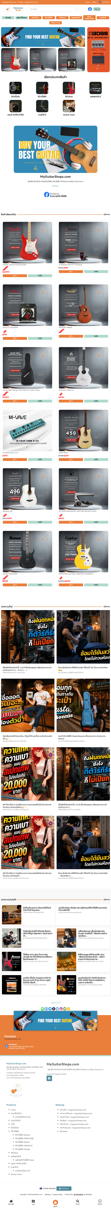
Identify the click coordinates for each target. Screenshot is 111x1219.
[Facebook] (46, 1008)
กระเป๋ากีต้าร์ (15, 1120)
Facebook (54, 193)
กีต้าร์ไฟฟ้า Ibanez (22, 1134)
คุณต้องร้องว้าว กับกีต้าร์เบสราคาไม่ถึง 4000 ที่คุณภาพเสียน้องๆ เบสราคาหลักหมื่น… (92, 980)
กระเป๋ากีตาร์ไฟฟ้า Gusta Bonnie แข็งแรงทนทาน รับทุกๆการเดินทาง (82, 737)
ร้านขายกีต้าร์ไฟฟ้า (58, 196)
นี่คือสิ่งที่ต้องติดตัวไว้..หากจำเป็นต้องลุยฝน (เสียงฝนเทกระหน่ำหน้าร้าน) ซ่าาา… (82, 806)
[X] (53, 1008)
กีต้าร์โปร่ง (15, 96)
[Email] (64, 1008)
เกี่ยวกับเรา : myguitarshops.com (74, 1124)
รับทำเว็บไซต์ (88, 1194)
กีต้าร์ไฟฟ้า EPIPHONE (24, 1138)
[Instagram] (61, 1008)
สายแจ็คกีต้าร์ (16, 1113)
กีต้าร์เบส (69, 96)
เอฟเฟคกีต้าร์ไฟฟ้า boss (24, 1160)
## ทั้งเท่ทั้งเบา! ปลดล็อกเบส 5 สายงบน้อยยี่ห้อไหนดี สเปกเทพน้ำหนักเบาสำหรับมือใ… (27, 874)
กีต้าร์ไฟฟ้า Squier (22, 1142)
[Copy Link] (68, 1008)
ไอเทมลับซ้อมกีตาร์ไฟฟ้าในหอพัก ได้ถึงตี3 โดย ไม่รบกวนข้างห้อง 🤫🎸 (83, 669)
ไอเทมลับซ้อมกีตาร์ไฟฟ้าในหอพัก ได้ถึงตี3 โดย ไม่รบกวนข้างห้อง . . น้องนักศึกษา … (83, 874)
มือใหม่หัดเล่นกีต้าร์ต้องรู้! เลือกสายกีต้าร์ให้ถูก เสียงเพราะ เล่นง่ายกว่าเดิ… (37, 933)
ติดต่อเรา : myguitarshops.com (73, 1120)
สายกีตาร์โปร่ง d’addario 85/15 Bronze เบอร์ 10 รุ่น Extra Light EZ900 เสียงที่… (37, 980)
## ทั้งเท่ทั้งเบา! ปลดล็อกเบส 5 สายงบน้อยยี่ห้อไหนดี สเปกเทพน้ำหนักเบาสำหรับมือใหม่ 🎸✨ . (27, 806)
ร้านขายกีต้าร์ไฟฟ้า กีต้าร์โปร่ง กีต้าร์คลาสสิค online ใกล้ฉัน (21, 1047)
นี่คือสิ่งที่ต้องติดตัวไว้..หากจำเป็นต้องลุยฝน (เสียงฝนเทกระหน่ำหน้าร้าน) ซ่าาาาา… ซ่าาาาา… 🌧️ (27, 669)
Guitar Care (69, 114)
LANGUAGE (105, 2)
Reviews (63, 1131)
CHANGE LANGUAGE (49, 1189)
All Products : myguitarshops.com (75, 1127)
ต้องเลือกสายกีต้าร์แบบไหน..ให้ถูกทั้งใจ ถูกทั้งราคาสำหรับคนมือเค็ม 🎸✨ (27, 737)
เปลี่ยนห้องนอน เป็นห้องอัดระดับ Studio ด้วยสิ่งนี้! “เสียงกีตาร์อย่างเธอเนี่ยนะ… (92, 933)
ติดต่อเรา (87, 2)
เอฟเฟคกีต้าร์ (95, 96)
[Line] (42, 1008)
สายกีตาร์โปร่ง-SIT (22, 1170)
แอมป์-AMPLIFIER (15, 114)
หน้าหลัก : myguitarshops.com (73, 1109)
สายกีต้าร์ (42, 114)
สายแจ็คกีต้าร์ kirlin (23, 1117)
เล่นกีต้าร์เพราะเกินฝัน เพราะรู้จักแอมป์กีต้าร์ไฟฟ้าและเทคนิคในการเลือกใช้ (83, 909)
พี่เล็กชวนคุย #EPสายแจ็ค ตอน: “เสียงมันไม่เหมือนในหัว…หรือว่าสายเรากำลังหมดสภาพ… (91, 957)
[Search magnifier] (76, 9)
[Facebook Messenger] (50, 1008)
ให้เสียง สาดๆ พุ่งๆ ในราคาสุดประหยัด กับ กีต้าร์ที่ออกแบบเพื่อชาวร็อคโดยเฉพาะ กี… (37, 957)
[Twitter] (57, 1008)
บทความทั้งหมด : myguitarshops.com (76, 1113)
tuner (13, 1109)
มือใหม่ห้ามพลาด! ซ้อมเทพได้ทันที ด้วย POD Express (37, 909)
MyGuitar (18, 8)
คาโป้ (13, 1124)
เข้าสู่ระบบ (95, 2)
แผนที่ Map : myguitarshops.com (74, 1117)
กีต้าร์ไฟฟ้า (42, 96)
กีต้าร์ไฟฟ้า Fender (22, 1149)
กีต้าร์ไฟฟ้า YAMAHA (24, 1145)
